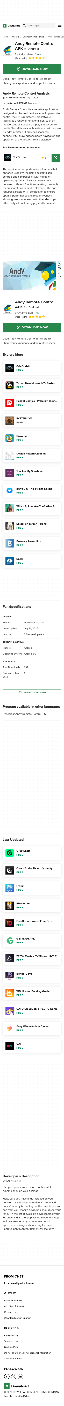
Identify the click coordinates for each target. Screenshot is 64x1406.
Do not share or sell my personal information (27, 1352)
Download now (35, 69)
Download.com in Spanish (17, 1318)
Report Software (35, 692)
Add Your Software (14, 1306)
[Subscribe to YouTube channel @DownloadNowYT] (20, 1376)
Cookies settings (13, 1358)
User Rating (21, 58)
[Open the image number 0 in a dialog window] (29, 275)
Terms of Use (11, 1341)
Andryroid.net (13, 1180)
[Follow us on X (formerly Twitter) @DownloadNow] (13, 1376)
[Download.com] (11, 26)
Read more (33, 103)
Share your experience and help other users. (29, 83)
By (24, 54)
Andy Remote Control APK (34, 46)
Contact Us (10, 1312)
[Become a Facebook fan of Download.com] (7, 1376)
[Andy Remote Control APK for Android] (7, 51)
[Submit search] (24, 25)
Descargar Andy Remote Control (22, 714)
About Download (13, 1300)
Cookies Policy (11, 1347)
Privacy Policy (11, 1335)
